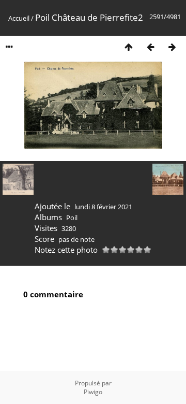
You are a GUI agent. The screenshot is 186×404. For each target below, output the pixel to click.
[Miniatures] (129, 47)
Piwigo (93, 391)
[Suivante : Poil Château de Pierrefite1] (172, 47)
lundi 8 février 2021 (103, 206)
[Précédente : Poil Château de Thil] (150, 47)
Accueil (18, 18)
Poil (72, 217)
